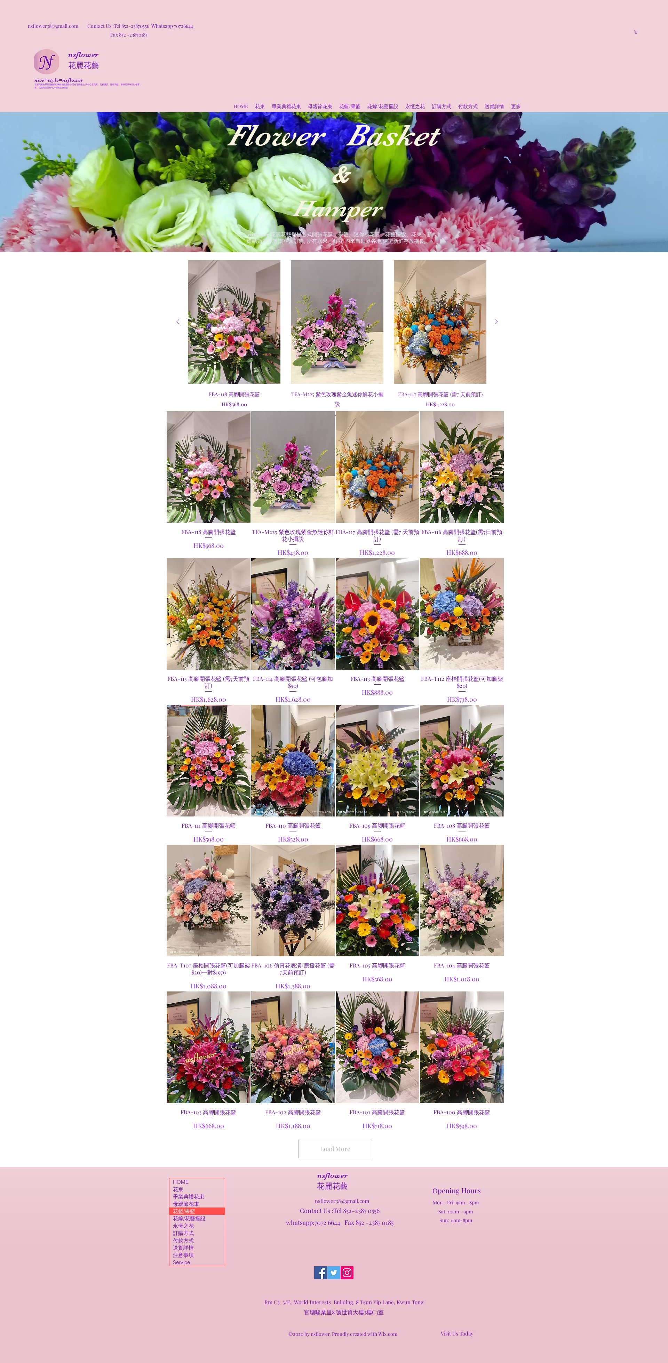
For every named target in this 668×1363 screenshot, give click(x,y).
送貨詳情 (183, 1247)
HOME (181, 1182)
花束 (178, 1189)
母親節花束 (186, 1204)
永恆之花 (183, 1225)
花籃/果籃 (184, 1211)
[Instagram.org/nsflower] (347, 1272)
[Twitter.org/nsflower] (333, 1272)
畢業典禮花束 (188, 1196)
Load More (335, 1149)
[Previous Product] (178, 322)
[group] (337, 339)
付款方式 (183, 1240)
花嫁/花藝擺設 (189, 1218)
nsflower (83, 54)
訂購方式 (183, 1233)
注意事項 (183, 1255)
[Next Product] (496, 322)
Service (181, 1262)
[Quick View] (234, 322)
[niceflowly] (320, 1272)
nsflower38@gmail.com (342, 1200)
